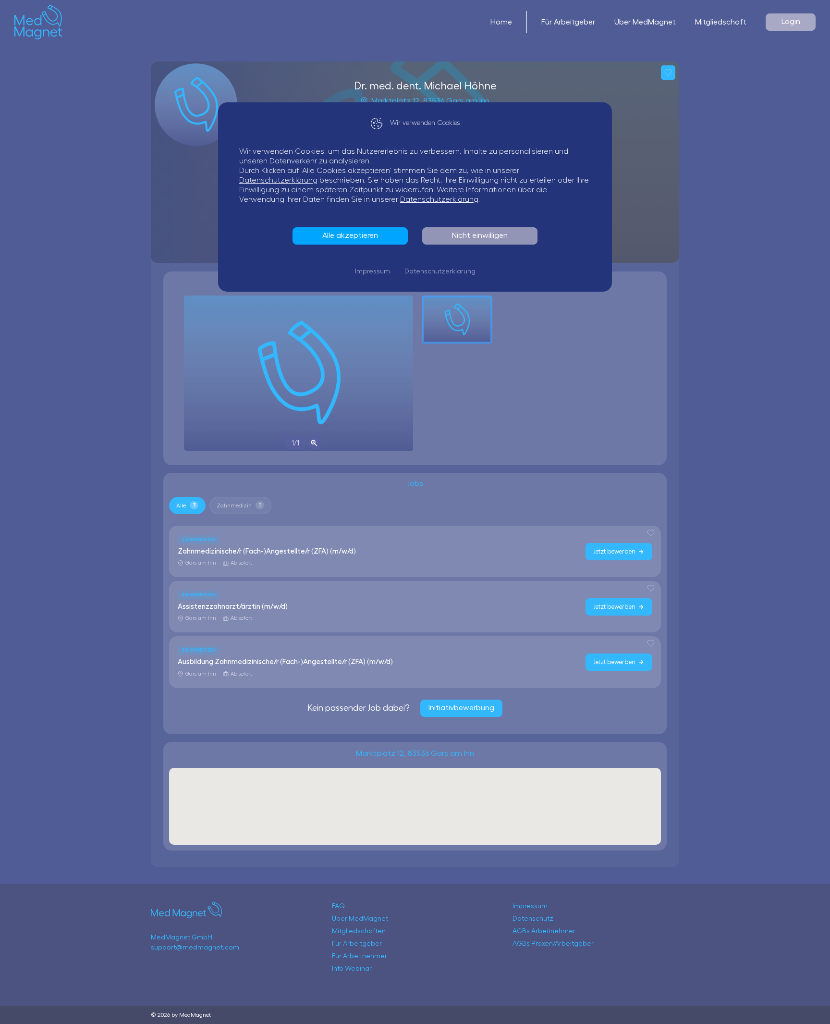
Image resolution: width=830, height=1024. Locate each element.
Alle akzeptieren (350, 235)
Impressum (372, 271)
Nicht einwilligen (480, 235)
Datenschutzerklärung (278, 180)
